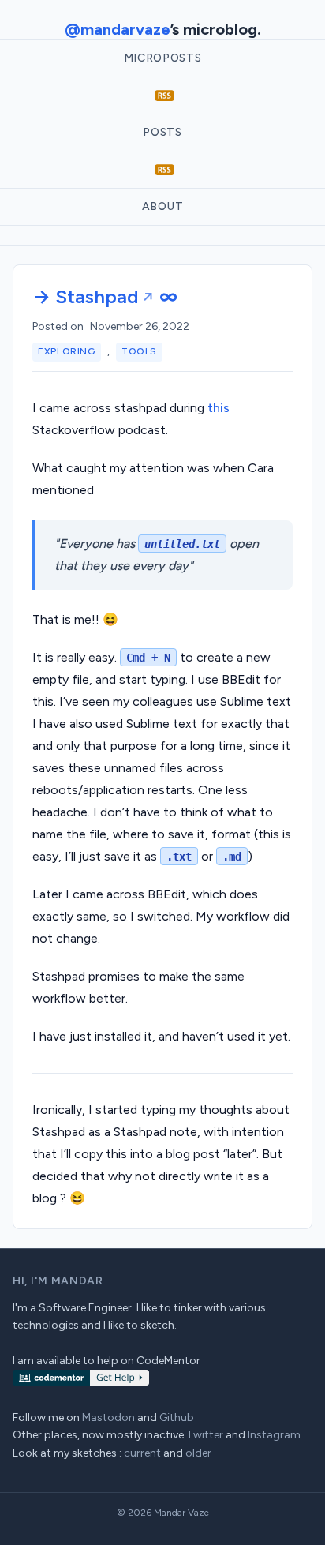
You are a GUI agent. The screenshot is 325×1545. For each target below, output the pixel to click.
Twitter (204, 1435)
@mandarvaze (117, 29)
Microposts (163, 58)
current (142, 1453)
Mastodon (108, 1417)
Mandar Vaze (181, 1512)
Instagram (274, 1435)
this (218, 407)
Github (176, 1417)
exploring (66, 351)
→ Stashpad (85, 296)
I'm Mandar (67, 1281)
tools (139, 351)
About (163, 206)
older (198, 1453)
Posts (162, 132)
